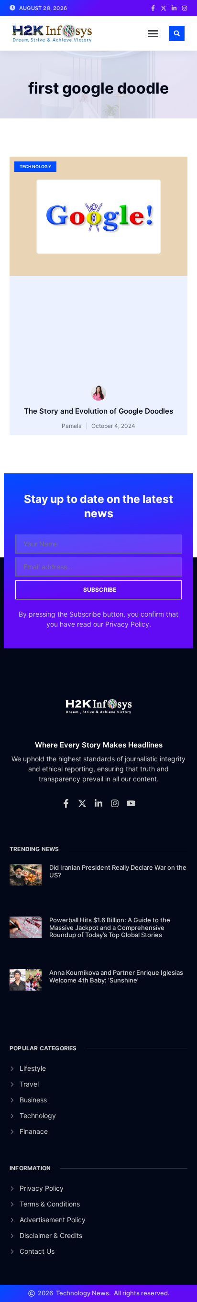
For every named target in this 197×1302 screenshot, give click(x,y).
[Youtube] (131, 803)
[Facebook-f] (66, 803)
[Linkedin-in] (98, 803)
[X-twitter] (82, 803)
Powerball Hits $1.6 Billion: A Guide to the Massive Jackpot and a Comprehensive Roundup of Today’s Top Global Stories (109, 927)
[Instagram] (114, 803)
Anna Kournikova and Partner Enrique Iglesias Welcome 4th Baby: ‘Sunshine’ (116, 976)
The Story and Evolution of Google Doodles (98, 411)
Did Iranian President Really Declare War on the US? (117, 871)
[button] (153, 33)
